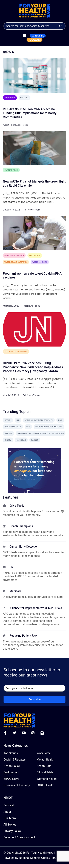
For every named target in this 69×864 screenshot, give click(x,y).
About (7, 811)
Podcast (9, 805)
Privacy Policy (12, 831)
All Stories (10, 824)
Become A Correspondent (19, 837)
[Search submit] (60, 26)
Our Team (10, 818)
